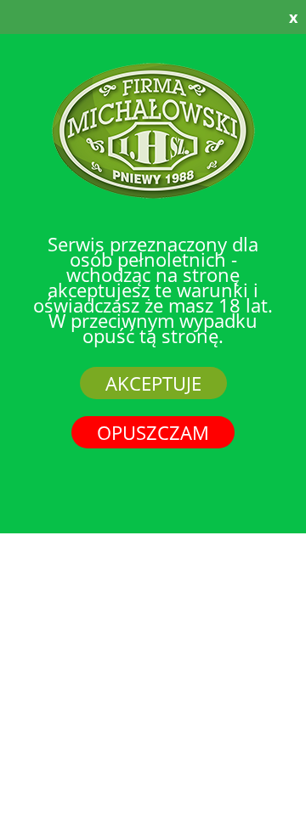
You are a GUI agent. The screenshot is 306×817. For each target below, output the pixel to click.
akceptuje (153, 383)
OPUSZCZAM (153, 432)
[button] (254, 16)
